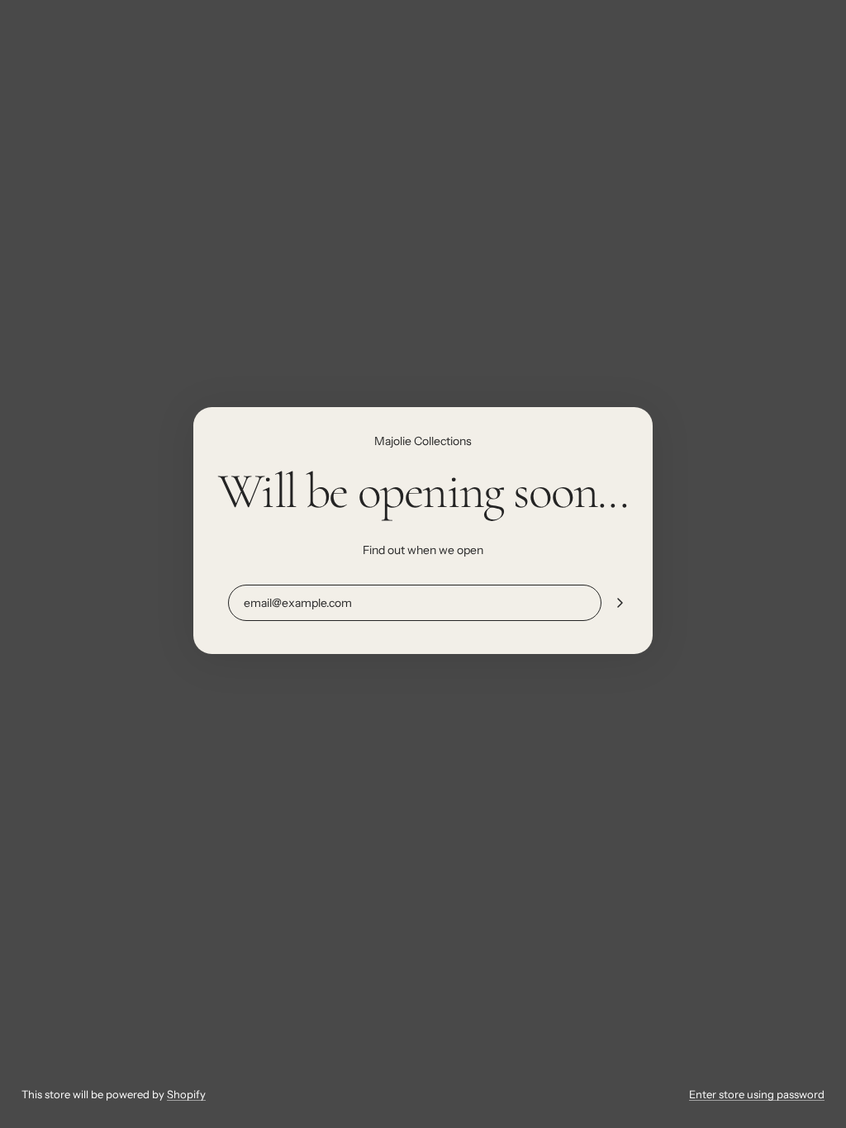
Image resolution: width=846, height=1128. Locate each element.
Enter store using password (757, 1094)
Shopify (186, 1094)
